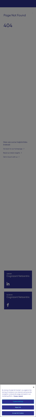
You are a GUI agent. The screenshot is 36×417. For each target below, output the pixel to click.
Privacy (16, 396)
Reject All (18, 407)
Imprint (21, 396)
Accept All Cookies (18, 413)
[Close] (33, 387)
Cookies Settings (18, 401)
